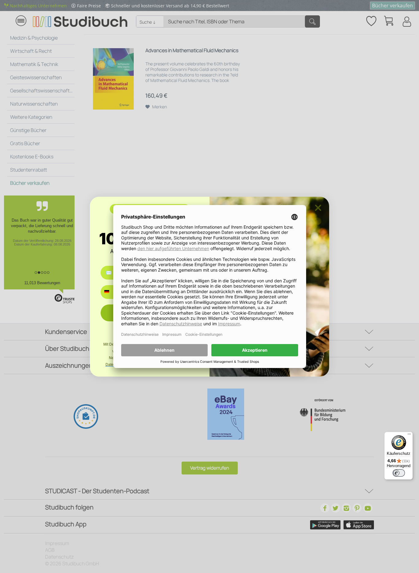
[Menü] (409, 435)
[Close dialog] (318, 208)
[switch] (399, 473)
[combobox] (111, 292)
